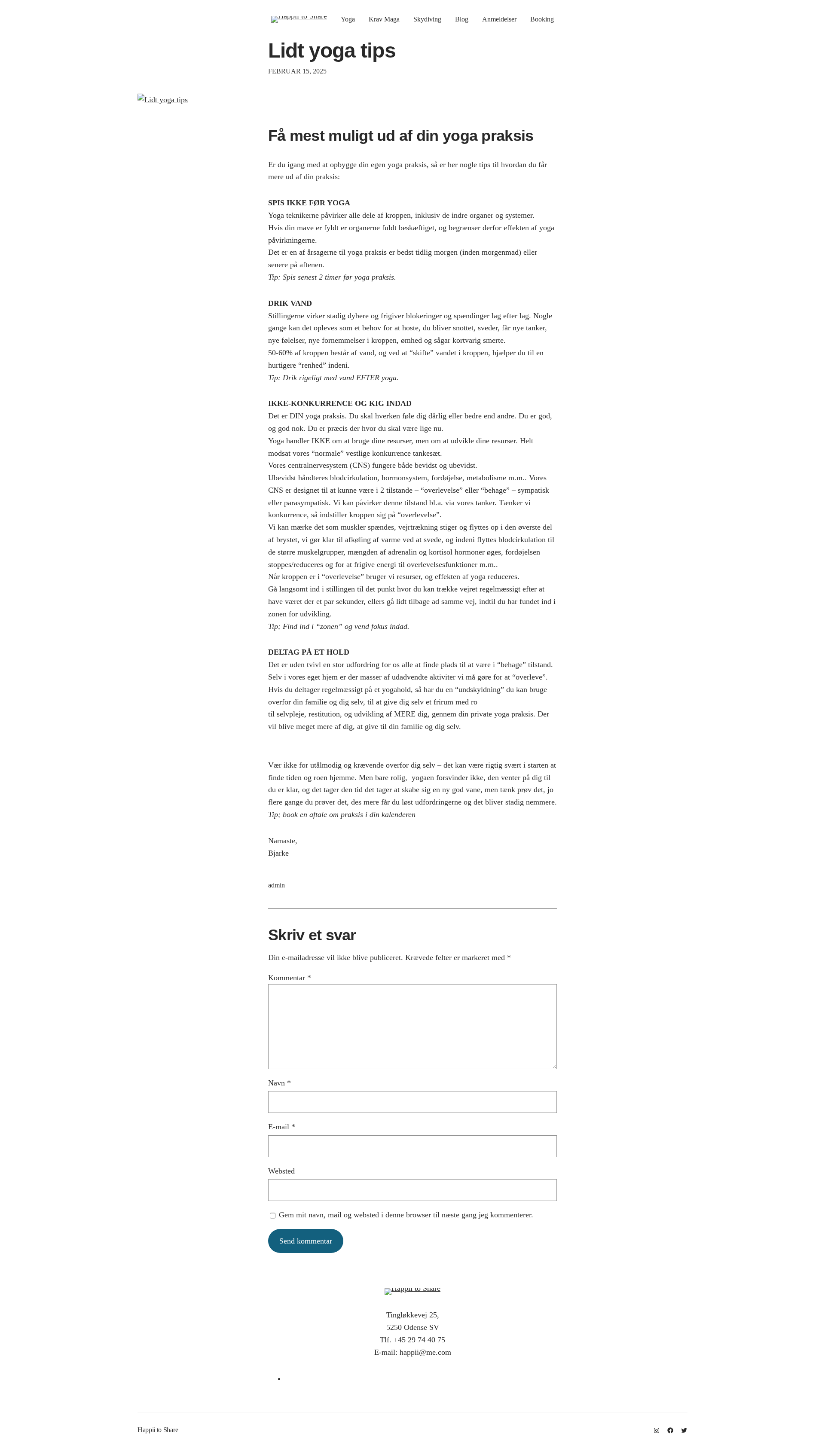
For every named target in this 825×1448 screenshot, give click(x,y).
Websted (281, 1171)
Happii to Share (158, 1429)
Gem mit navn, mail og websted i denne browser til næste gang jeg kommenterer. (406, 1214)
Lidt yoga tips (332, 50)
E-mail (281, 1126)
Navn (279, 1083)
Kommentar (289, 977)
